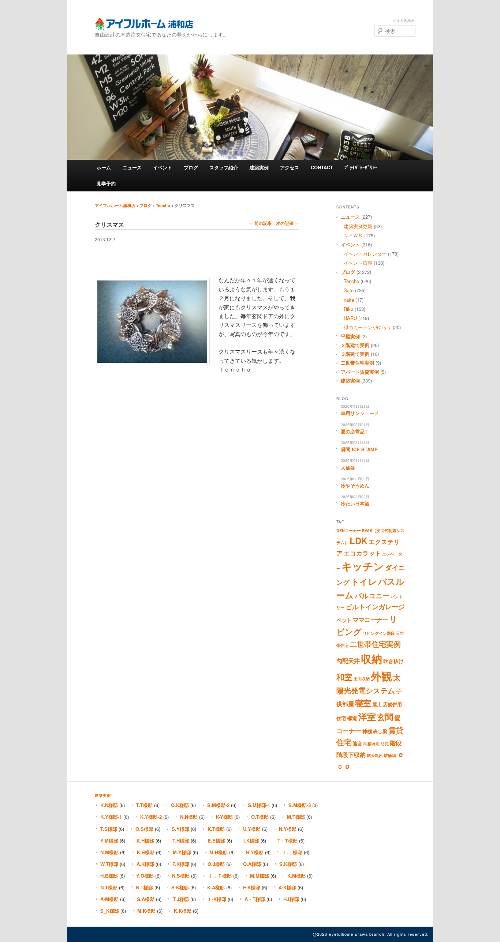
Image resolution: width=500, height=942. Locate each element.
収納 (371, 658)
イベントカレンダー (365, 253)
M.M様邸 (259, 875)
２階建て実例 (355, 345)
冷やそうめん (355, 485)
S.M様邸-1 (259, 805)
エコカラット (362, 553)
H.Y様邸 (255, 852)
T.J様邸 (181, 899)
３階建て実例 (355, 353)
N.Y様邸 (287, 828)
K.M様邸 (296, 875)
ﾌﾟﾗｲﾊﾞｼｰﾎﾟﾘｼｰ (361, 167)
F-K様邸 (251, 887)
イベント (162, 167)
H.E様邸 (109, 875)
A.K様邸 (145, 863)
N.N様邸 (189, 816)
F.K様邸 (180, 863)
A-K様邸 (287, 887)
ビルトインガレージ (375, 606)
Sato (349, 290)
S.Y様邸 (180, 828)
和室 (344, 677)
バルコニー (372, 595)
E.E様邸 (216, 840)
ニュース (132, 167)
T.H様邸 (180, 840)
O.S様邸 (144, 828)
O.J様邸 (216, 863)
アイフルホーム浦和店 (144, 24)
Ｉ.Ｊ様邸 (292, 852)
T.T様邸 (144, 805)
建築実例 (259, 167)
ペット (344, 619)
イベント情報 (358, 262)
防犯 (385, 743)
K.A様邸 (216, 887)
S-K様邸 (180, 887)
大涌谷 (348, 467)
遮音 (357, 743)
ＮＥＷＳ (353, 235)
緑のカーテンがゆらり (367, 327)
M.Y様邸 (182, 852)
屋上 (377, 704)
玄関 (385, 717)
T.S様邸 (108, 828)
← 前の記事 (260, 223)
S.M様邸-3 (299, 805)
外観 (381, 675)
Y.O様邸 (145, 875)
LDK (358, 540)
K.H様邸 (145, 840)
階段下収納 (351, 755)
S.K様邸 (288, 863)
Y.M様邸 (109, 840)
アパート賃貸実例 (360, 371)
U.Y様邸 (252, 828)
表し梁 (380, 731)
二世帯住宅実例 (357, 362)
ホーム (104, 167)
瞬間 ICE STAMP (359, 449)
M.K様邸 (146, 910)
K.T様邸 (216, 828)
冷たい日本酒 (355, 503)
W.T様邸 (109, 863)
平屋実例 (350, 336)
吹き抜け (393, 660)
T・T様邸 (287, 840)
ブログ (191, 167)
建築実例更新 (358, 226)
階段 (396, 743)
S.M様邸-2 (218, 805)
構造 (352, 717)
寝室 (363, 703)
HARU (350, 317)
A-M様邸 (109, 899)
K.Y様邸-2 (151, 816)
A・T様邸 (255, 899)
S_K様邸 (109, 910)
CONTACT (322, 167)
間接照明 (371, 743)
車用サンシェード (360, 413)
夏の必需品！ (355, 431)
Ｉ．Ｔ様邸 (220, 875)
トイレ (364, 581)
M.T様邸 (296, 816)
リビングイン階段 (379, 633)
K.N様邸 (109, 805)
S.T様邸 (144, 887)
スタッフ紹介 (223, 167)
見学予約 (106, 183)
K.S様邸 (145, 852)
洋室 (367, 716)
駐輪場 (390, 755)
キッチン (363, 566)
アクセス (289, 167)
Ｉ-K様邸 (216, 899)
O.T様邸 (260, 816)
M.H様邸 (218, 852)
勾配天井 (348, 661)
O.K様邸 (180, 805)
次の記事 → (287, 223)
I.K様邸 (251, 840)
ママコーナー (370, 620)
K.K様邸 (182, 910)
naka (349, 299)
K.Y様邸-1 (111, 816)
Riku (348, 308)
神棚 (367, 731)
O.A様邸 (252, 863)
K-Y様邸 (224, 816)
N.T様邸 (108, 887)
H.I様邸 (291, 899)
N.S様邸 (181, 875)
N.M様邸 (109, 852)
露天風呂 (375, 755)
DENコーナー (348, 530)
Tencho (163, 205)
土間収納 (362, 678)
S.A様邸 (145, 899)
